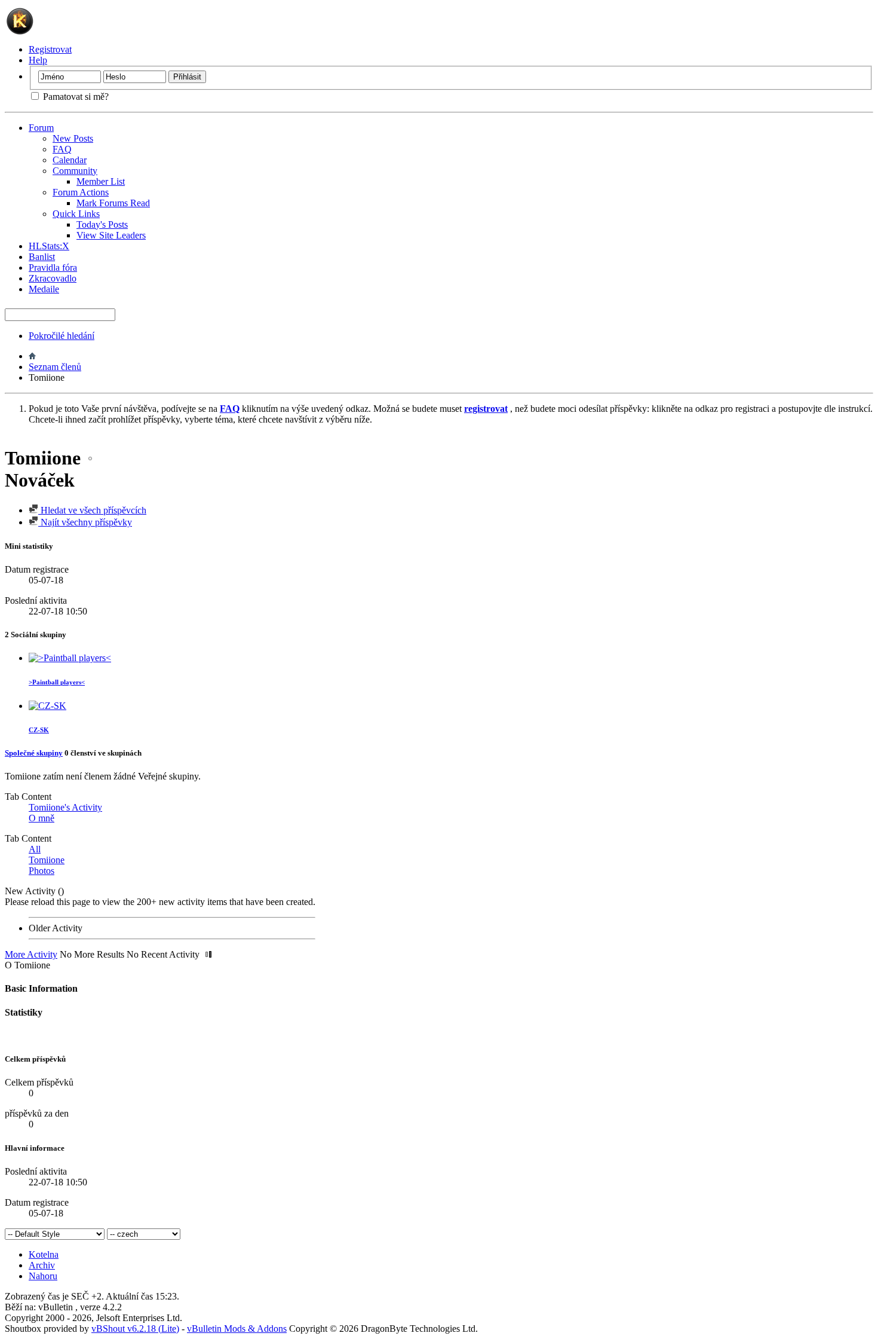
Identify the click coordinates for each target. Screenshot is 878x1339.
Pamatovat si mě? (75, 96)
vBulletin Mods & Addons (237, 1328)
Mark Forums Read (113, 203)
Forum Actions (81, 192)
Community (75, 171)
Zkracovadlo (52, 278)
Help (38, 60)
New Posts (73, 138)
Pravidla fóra (53, 267)
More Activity (31, 954)
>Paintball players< (57, 682)
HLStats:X (49, 246)
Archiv (42, 1265)
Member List (100, 181)
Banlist (42, 257)
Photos (41, 871)
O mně (41, 818)
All (35, 849)
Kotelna (44, 1254)
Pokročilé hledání (61, 336)
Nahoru (43, 1276)
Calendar (70, 160)
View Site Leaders (111, 235)
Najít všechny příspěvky (85, 522)
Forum (41, 128)
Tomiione (47, 860)
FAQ (62, 149)
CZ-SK (39, 729)
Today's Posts (102, 224)
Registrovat (50, 49)
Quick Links (76, 214)
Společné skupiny (34, 752)
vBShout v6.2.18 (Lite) (135, 1328)
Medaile (44, 289)
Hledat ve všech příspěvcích (92, 510)
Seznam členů (55, 367)
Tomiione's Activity (65, 807)
